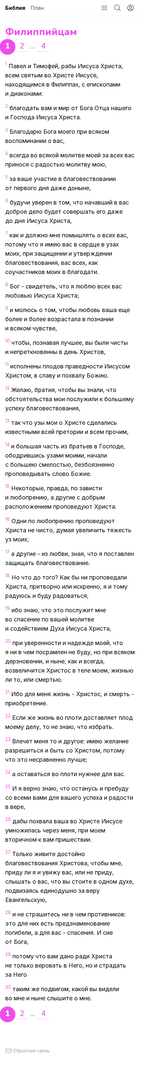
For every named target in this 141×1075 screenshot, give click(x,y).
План (37, 8)
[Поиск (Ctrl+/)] (117, 7)
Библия (15, 8)
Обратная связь (31, 1050)
